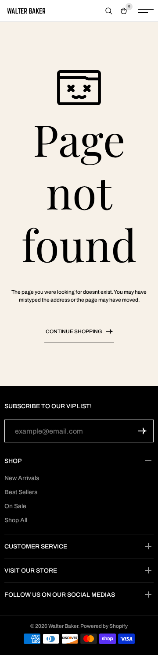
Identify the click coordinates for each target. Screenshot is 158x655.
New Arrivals (21, 478)
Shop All (15, 520)
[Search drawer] (109, 11)
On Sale (15, 506)
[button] (142, 431)
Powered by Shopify (104, 626)
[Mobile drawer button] (146, 11)
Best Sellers (20, 492)
